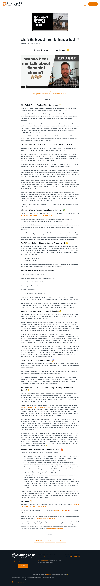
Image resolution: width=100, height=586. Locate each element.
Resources (78, 3)
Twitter (50, 540)
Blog (85, 3)
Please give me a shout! (61, 510)
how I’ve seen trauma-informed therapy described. (35, 407)
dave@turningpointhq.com (19, 561)
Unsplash (48, 574)
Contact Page (41, 556)
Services (71, 3)
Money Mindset (35, 43)
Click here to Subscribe (72, 556)
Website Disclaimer (43, 558)
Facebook (39, 540)
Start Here (92, 3)
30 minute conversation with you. (45, 518)
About (64, 3)
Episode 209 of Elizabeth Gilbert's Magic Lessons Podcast (37, 215)
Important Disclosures (44, 560)
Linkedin (61, 540)
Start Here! (23, 565)
